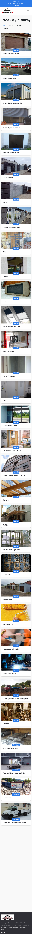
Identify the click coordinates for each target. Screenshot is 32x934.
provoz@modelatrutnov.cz (17, 3)
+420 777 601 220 (17, 2)
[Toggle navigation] (28, 11)
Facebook (16, 5)
